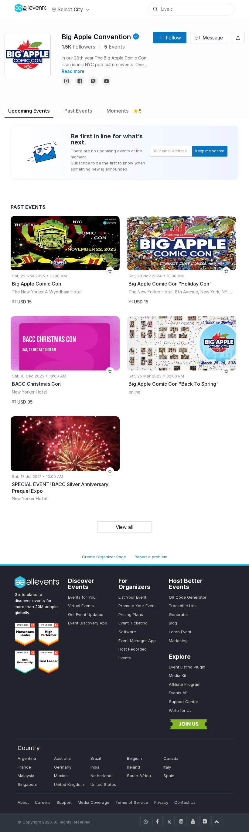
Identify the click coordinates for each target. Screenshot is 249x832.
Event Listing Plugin (187, 667)
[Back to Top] (216, 821)
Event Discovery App (87, 623)
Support (64, 802)
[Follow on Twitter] (169, 821)
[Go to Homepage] (145, 821)
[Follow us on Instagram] (181, 821)
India (95, 767)
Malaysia (26, 775)
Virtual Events (81, 605)
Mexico (61, 775)
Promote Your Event (137, 605)
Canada (171, 758)
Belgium (134, 758)
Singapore (27, 784)
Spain (168, 775)
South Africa (139, 775)
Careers (42, 802)
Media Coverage (93, 802)
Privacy (161, 802)
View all (124, 527)
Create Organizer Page (104, 556)
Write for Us (180, 710)
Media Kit (177, 675)
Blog (173, 623)
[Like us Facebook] (157, 821)
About (23, 802)
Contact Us (185, 802)
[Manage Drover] (25, 9)
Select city (70, 9)
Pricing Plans (130, 614)
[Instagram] (66, 81)
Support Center (183, 701)
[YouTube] (106, 81)
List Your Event (132, 597)
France (24, 767)
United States (103, 784)
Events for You (82, 597)
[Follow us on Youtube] (193, 821)
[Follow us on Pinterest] (205, 821)
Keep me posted (209, 151)
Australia (62, 758)
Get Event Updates (85, 614)
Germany (62, 767)
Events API (179, 692)
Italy (167, 767)
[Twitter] (93, 81)
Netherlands (102, 775)
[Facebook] (80, 81)
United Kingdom (69, 784)
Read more (73, 71)
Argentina (27, 758)
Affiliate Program (184, 684)
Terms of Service (131, 802)
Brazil (95, 758)
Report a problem (151, 556)
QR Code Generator (187, 597)
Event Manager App (137, 640)
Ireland (133, 767)
